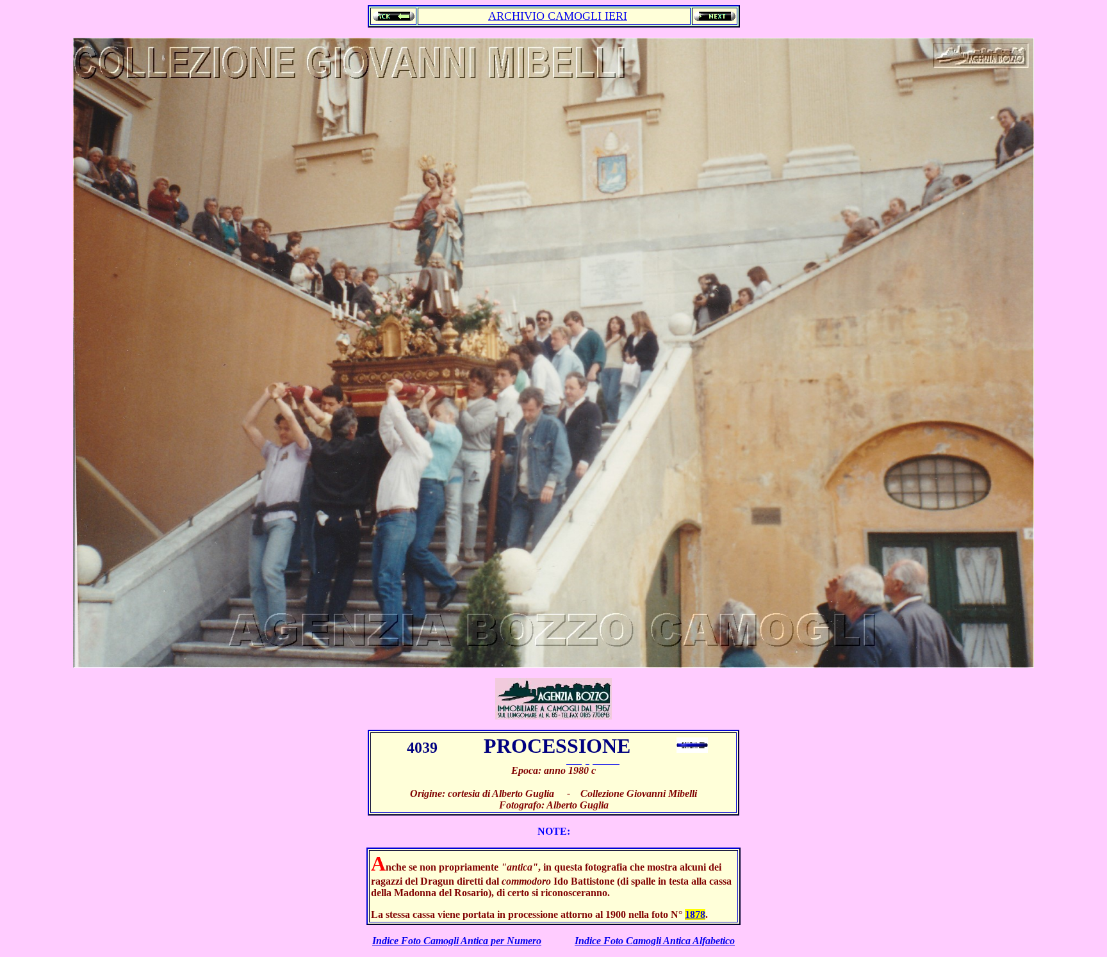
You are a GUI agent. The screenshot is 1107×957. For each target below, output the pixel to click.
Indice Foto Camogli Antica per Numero (456, 940)
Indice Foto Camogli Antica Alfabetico (655, 940)
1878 (695, 914)
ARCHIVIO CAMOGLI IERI (557, 16)
